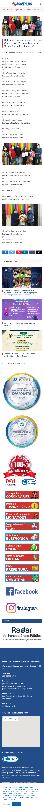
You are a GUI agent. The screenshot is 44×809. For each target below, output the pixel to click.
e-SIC (14, 706)
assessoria (29, 770)
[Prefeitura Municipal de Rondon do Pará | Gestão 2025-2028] (22, 4)
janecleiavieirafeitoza (12, 52)
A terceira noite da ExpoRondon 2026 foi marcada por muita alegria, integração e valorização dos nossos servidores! (20, 292)
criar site (18, 767)
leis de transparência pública (25, 775)
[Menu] (3, 4)
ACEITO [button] (16, 804)
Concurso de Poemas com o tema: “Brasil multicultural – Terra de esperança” (20, 355)
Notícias (39, 52)
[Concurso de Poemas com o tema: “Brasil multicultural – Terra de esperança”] (22, 340)
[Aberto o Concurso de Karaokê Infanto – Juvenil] (22, 309)
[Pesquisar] (40, 4)
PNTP (13, 783)
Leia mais (21, 797)
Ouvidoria (6, 706)
